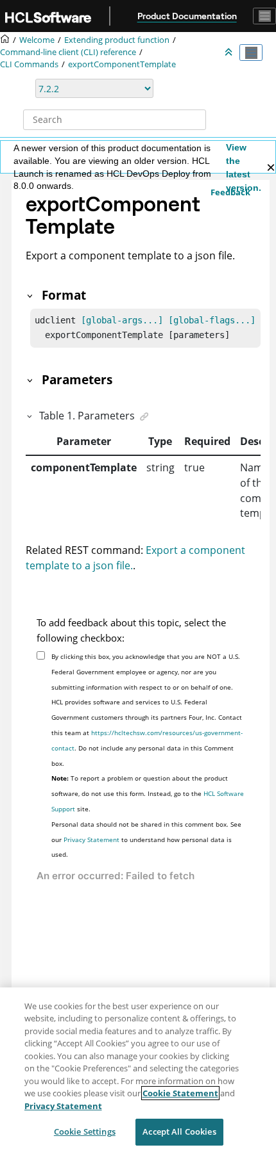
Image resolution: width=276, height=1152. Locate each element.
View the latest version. (243, 167)
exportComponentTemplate (122, 64)
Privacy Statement (91, 839)
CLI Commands (29, 64)
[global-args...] (122, 320)
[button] (31, 295)
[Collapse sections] (229, 52)
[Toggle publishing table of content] (251, 52)
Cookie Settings (85, 1131)
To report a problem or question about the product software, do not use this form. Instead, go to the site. (147, 793)
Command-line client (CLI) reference (68, 52)
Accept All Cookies (179, 1131)
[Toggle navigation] (264, 16)
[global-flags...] (211, 320)
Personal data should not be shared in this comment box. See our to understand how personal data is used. (146, 839)
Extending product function (116, 40)
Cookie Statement (180, 1093)
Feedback (230, 192)
